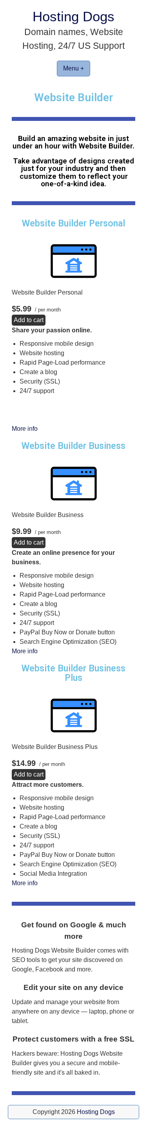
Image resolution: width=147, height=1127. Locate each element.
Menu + (73, 68)
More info (25, 428)
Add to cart (29, 320)
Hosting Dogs (73, 16)
